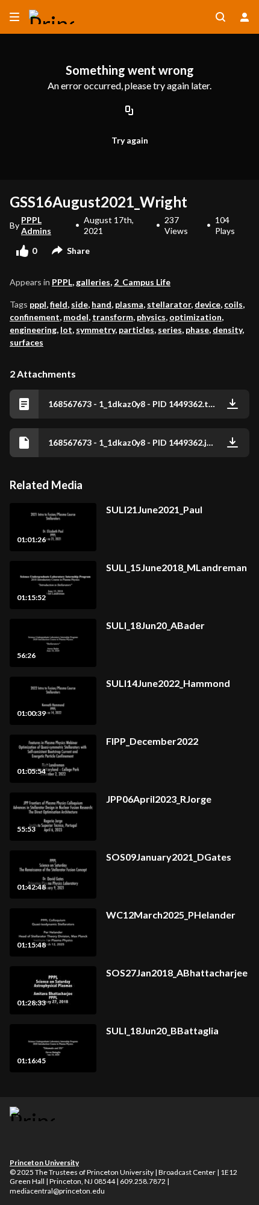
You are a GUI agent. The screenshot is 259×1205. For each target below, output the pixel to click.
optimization (195, 317)
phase (197, 329)
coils (233, 304)
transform (112, 317)
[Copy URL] (129, 111)
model (76, 317)
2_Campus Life (142, 282)
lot (66, 329)
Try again (129, 140)
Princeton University (44, 1162)
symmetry (95, 329)
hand (101, 304)
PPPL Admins (36, 225)
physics (151, 317)
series (170, 329)
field (58, 304)
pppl (38, 304)
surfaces (26, 342)
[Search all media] (220, 17)
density (227, 329)
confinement (35, 317)
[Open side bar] (14, 17)
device (207, 304)
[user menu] (244, 17)
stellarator (169, 304)
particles (136, 329)
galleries (93, 282)
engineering (33, 329)
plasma (129, 304)
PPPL (62, 282)
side (79, 304)
